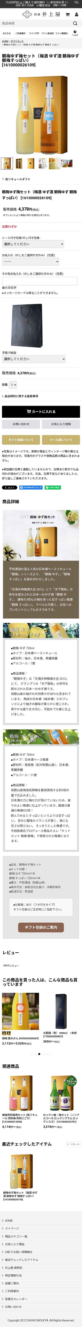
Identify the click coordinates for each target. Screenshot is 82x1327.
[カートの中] (67, 14)
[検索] (75, 23)
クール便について (61, 439)
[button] (75, 33)
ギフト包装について (21, 439)
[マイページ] (76, 14)
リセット (75, 1144)
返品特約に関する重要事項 (21, 396)
